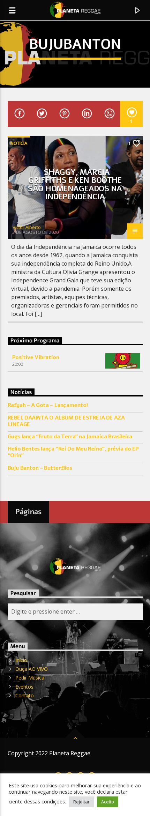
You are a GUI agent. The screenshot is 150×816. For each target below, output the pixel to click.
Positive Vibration (35, 357)
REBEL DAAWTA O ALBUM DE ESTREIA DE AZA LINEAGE (66, 421)
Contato (24, 695)
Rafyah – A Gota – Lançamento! (48, 405)
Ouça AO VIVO (31, 669)
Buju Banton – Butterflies (40, 468)
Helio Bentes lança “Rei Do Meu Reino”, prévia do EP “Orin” (73, 452)
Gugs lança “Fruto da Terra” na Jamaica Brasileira (70, 436)
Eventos (24, 686)
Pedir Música (29, 677)
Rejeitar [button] (81, 802)
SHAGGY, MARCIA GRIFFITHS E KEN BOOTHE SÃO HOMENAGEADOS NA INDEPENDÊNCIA (75, 184)
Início (21, 660)
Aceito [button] (107, 802)
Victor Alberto (27, 227)
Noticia (18, 143)
